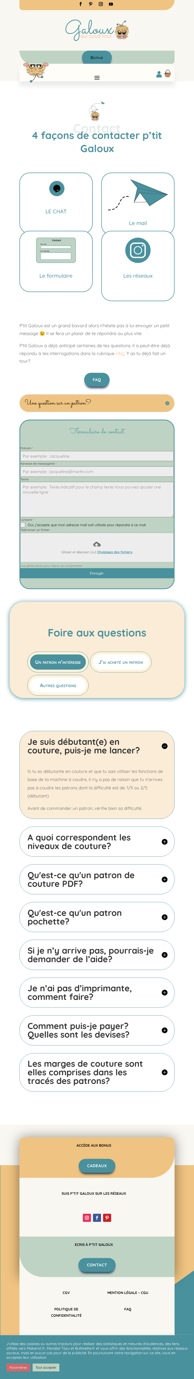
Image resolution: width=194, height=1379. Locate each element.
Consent (27, 520)
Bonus (96, 57)
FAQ (97, 379)
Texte (24, 479)
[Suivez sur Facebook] (81, 4)
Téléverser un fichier (35, 530)
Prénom (26, 448)
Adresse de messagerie (38, 463)
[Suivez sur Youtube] (111, 4)
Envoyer (97, 573)
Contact (97, 1264)
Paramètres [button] (18, 1367)
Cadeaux (97, 1165)
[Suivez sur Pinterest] (91, 4)
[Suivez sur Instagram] (101, 4)
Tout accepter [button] (46, 1367)
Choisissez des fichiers (114, 552)
